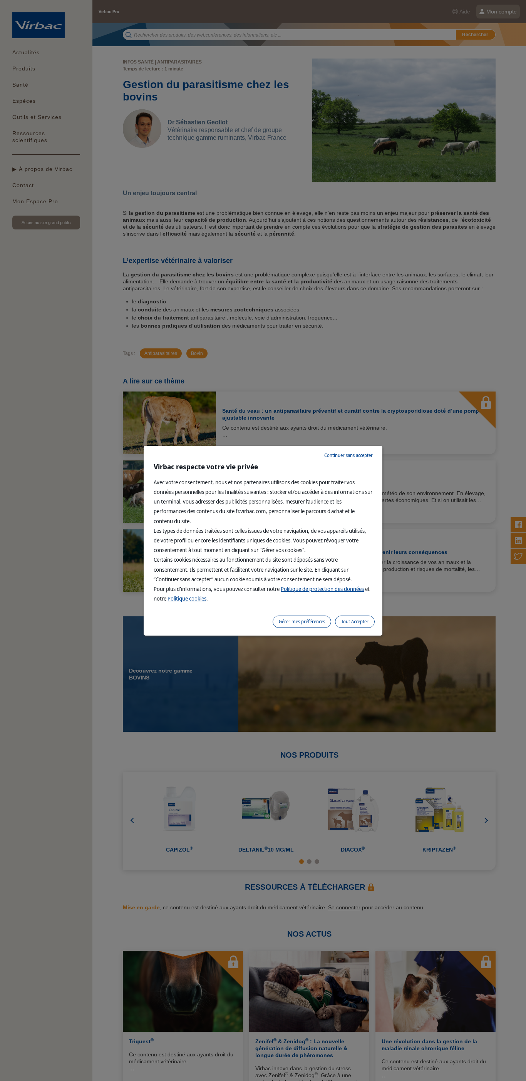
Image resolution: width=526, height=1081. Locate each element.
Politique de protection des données (322, 588)
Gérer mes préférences (302, 621)
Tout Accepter (355, 621)
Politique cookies (187, 598)
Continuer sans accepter (348, 455)
